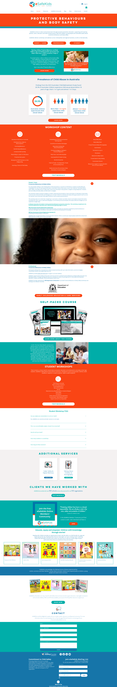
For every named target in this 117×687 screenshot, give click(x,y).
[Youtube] (69, 654)
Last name (61, 668)
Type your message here (45, 641)
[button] (86, 7)
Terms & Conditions (52, 686)
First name (61, 664)
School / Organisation (44, 628)
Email (41, 632)
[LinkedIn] (67, 654)
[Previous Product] (2, 553)
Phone (41, 637)
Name (41, 623)
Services (58, 618)
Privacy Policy (59, 686)
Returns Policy (65, 686)
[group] (58, 553)
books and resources (42, 273)
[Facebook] (64, 654)
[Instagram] (61, 654)
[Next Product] (115, 553)
